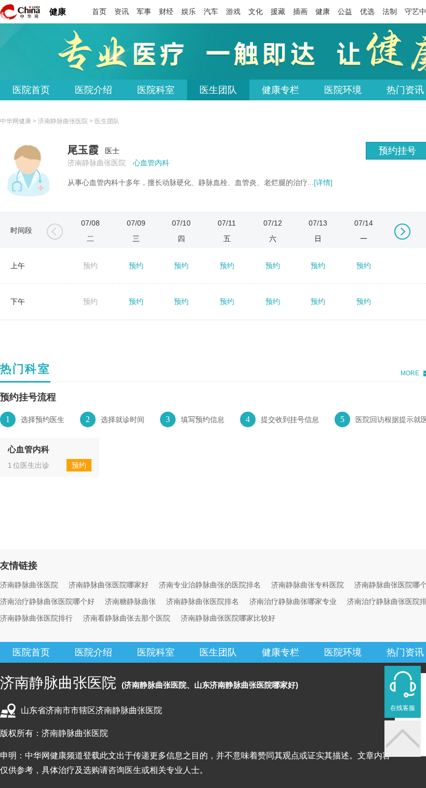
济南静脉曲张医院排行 (36, 618)
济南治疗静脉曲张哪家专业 (293, 601)
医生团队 (218, 90)
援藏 (278, 11)
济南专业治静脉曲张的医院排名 (210, 585)
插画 (300, 11)
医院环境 (343, 90)
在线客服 (402, 708)
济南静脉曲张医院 (63, 121)
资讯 (121, 11)
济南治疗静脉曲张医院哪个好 (47, 601)
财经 (166, 11)
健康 (57, 11)
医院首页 (31, 90)
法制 (389, 11)
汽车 (211, 11)
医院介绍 (93, 90)
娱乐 (188, 11)
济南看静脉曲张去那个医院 (126, 618)
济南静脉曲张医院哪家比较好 (228, 618)
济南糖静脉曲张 (130, 601)
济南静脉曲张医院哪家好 (109, 585)
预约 (136, 265)
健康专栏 (280, 90)
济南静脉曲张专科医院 (307, 585)
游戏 (233, 11)
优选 (367, 11)
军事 (144, 11)
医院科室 (156, 90)
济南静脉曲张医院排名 (202, 601)
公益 (345, 11)
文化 (255, 11)
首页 (99, 11)
